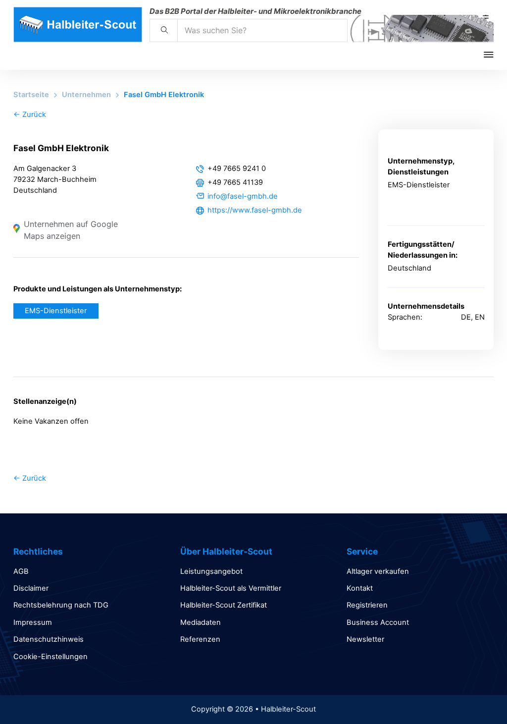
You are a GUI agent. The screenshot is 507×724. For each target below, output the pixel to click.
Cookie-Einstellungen (50, 656)
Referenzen (200, 639)
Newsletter (365, 639)
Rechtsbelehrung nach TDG (60, 605)
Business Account (378, 622)
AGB (21, 571)
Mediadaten (200, 622)
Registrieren (367, 605)
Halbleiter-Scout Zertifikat (223, 605)
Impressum (32, 622)
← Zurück (29, 114)
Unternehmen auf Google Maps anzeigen (71, 230)
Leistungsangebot (211, 571)
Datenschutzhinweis (48, 639)
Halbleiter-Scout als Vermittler (230, 588)
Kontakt (360, 588)
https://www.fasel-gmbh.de (254, 210)
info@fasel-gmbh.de (242, 196)
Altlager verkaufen (378, 571)
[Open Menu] (495, 54)
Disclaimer (31, 588)
